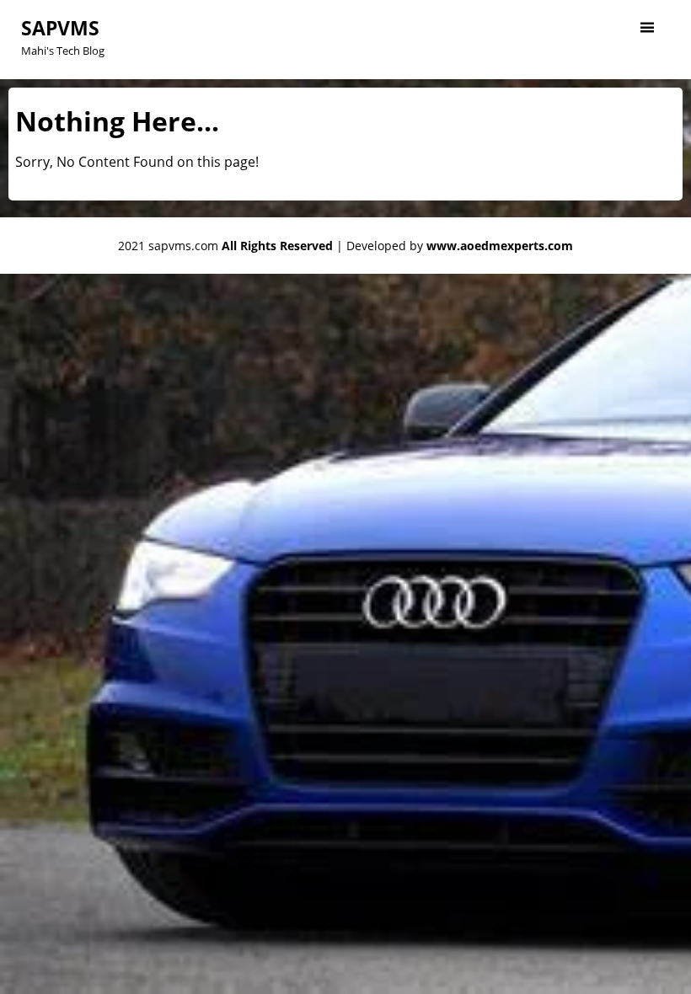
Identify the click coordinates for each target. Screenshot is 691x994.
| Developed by (454, 246)
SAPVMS (60, 27)
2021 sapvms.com (225, 246)
